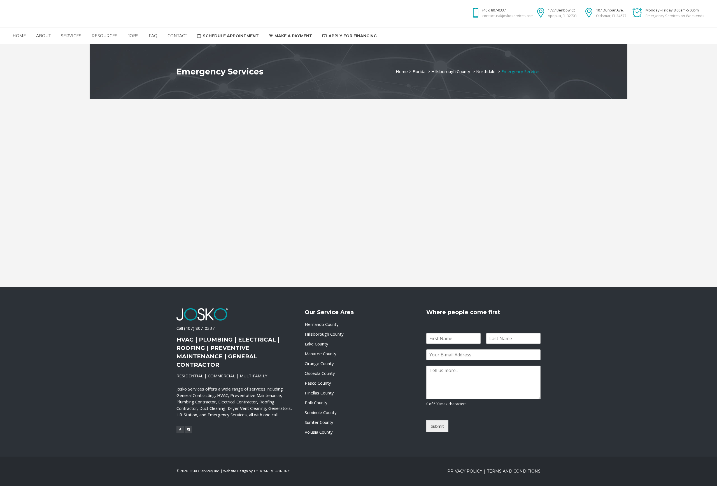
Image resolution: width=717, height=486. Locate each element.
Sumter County (319, 422)
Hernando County (322, 324)
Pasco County (318, 383)
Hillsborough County (450, 71)
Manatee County (320, 353)
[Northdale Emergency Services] (233, 166)
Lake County (316, 344)
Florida (419, 71)
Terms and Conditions (514, 471)
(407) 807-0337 (199, 328)
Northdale (485, 71)
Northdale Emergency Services (219, 211)
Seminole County (321, 412)
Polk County (316, 402)
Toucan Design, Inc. (272, 471)
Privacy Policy (464, 471)
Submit (437, 426)
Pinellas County (319, 393)
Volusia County (319, 432)
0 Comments (221, 269)
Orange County (319, 363)
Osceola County (320, 373)
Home (402, 71)
